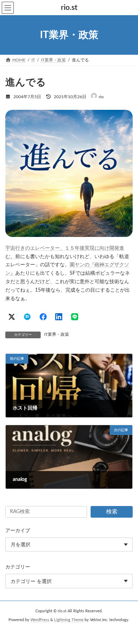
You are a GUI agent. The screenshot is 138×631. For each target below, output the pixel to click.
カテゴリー (17, 567)
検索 (111, 511)
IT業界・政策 (56, 334)
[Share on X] (11, 316)
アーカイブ (17, 530)
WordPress (39, 620)
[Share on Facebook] (43, 316)
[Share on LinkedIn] (58, 316)
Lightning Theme (69, 620)
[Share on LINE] (74, 316)
